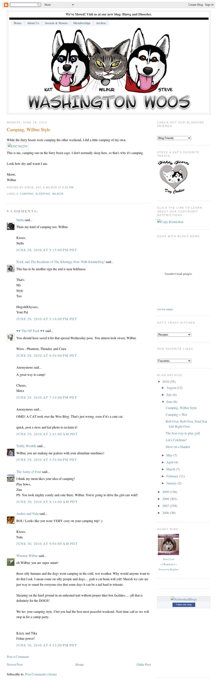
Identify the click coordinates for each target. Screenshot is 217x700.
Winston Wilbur (27, 555)
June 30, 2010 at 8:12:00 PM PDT (46, 645)
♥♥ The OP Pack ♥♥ (30, 330)
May (169, 455)
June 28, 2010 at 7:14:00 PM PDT (46, 397)
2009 (166, 491)
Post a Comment (18, 656)
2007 (166, 505)
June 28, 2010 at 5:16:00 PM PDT (46, 319)
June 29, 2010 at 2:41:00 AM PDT (47, 434)
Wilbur (58, 193)
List (172, 559)
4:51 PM (68, 187)
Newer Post (14, 664)
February (172, 476)
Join (165, 559)
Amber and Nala (27, 513)
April (170, 462)
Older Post (144, 664)
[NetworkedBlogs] (184, 599)
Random (168, 564)
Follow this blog (184, 604)
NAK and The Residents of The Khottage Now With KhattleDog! (60, 261)
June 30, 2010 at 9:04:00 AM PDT (47, 543)
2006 (166, 512)
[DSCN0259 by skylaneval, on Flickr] (17, 146)
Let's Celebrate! (176, 440)
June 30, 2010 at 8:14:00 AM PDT (47, 501)
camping (27, 193)
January (172, 483)
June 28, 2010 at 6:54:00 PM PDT (46, 355)
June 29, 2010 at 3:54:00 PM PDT (46, 459)
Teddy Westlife (26, 446)
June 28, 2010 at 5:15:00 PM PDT (46, 250)
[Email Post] (74, 187)
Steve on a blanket (178, 446)
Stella (20, 220)
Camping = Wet (176, 414)
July (169, 394)
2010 (166, 381)
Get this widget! (165, 309)
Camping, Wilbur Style (28, 129)
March (171, 469)
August (171, 387)
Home (79, 664)
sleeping (42, 193)
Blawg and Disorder (136, 14)
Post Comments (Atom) (41, 674)
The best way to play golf (183, 433)
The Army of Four (28, 471)
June (169, 401)
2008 (166, 498)
